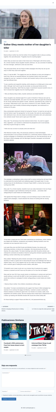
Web (40, 391)
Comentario (6, 373)
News (5, 41)
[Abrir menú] (53, 3)
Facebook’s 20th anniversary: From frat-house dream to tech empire (14, 345)
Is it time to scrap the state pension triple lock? (43, 308)
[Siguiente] (52, 338)
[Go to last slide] (4, 338)
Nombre (5, 391)
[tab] (25, 355)
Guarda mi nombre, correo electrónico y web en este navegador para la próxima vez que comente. (27, 395)
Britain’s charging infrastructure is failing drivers (12, 308)
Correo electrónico (25, 391)
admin (7, 51)
